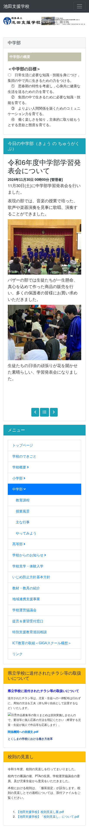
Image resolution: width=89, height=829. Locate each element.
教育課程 (23, 500)
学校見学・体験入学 (27, 566)
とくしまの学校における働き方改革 (30, 739)
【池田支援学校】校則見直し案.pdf (40, 811)
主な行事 (23, 522)
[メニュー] (79, 6)
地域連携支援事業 (26, 599)
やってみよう (26, 533)
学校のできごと (24, 456)
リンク (17, 654)
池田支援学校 (16, 6)
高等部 (18, 544)
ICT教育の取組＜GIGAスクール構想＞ (41, 643)
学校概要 (19, 467)
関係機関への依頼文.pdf (23, 732)
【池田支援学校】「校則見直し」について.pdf (47, 816)
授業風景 (23, 511)
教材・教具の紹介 (26, 588)
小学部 (18, 478)
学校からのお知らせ (28, 555)
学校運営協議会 (24, 610)
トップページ (22, 445)
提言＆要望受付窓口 (27, 621)
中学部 (18, 489)
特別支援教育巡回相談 (29, 632)
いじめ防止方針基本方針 (31, 577)
